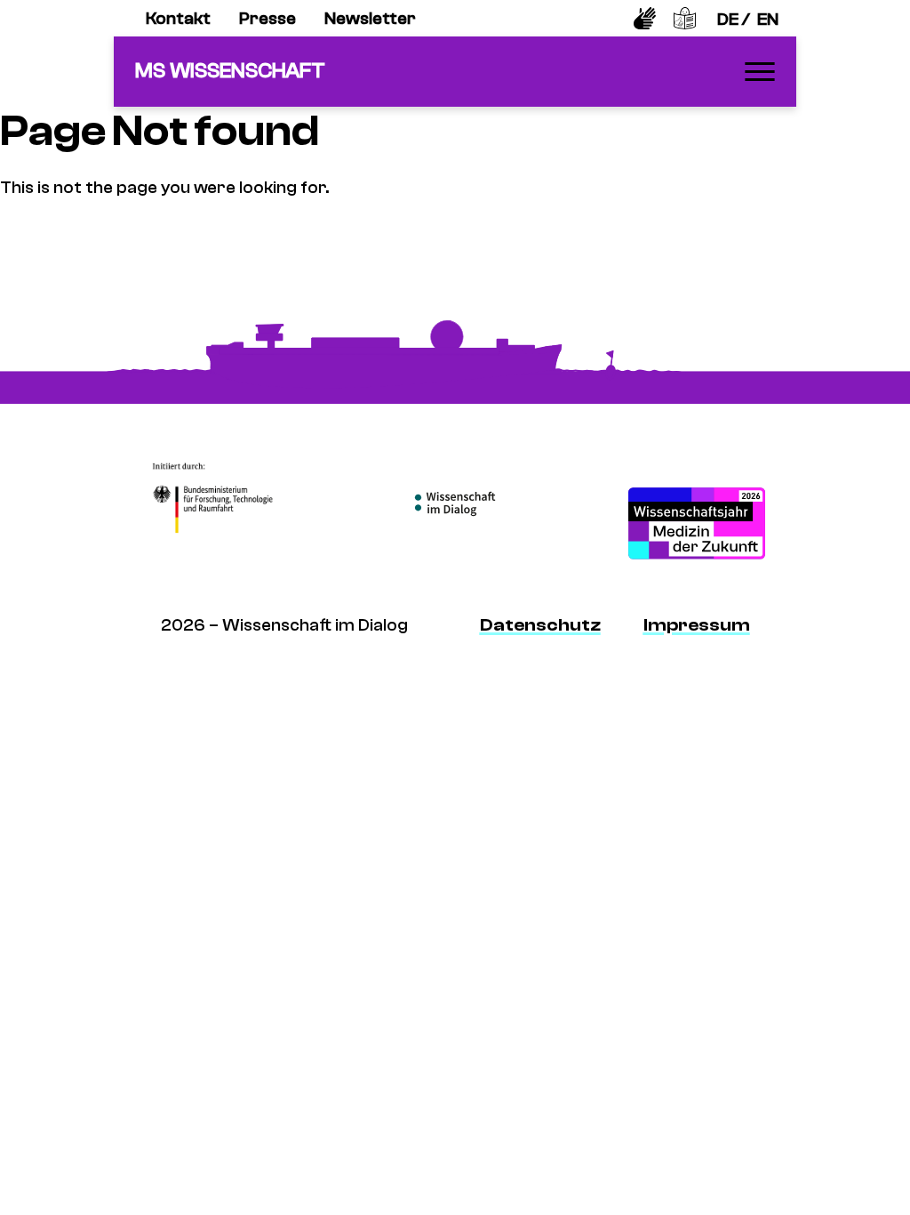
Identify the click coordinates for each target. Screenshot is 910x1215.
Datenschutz (540, 625)
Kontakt (178, 18)
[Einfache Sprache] (685, 18)
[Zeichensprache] (645, 18)
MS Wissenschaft (230, 71)
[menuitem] (178, 18)
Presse (267, 18)
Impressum (696, 625)
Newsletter (370, 18)
